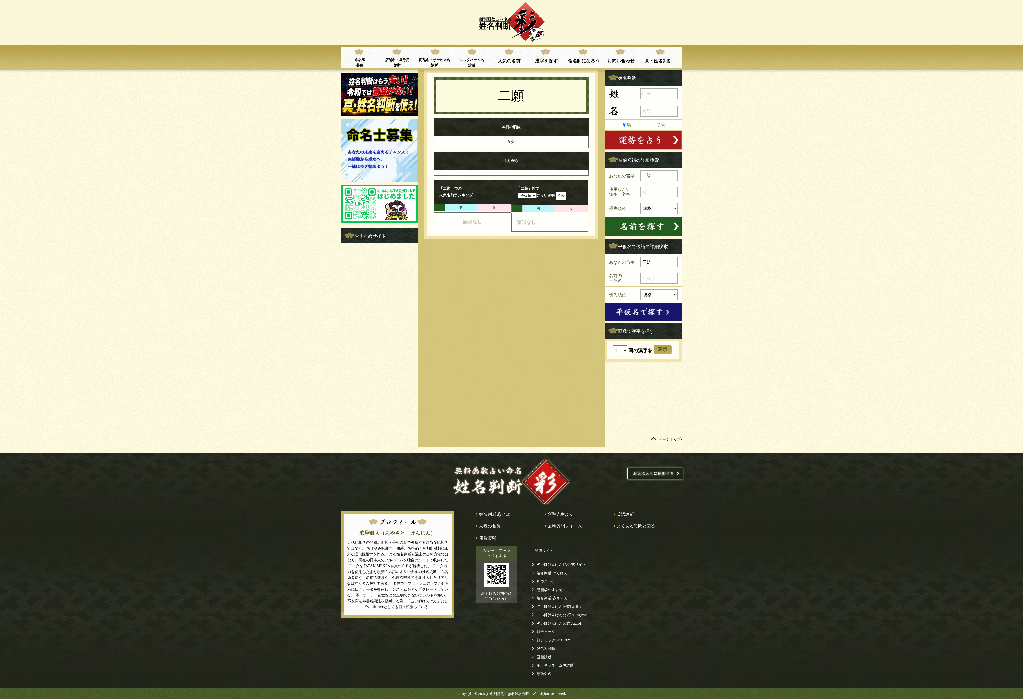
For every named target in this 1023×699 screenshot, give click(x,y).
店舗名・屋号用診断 (397, 62)
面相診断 (544, 656)
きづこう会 (546, 581)
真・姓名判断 (658, 60)
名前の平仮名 (615, 278)
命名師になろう (584, 60)
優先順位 (617, 208)
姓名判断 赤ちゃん (552, 597)
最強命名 (544, 673)
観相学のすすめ (550, 589)
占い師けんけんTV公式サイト (561, 564)
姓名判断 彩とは (494, 514)
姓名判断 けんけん (552, 572)
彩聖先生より (560, 514)
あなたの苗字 (622, 175)
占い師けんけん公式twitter (559, 606)
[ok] (643, 226)
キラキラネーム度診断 (555, 665)
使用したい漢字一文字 (619, 192)
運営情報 (487, 537)
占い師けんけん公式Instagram (562, 614)
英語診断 (625, 514)
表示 (662, 349)
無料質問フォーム (565, 526)
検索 (561, 195)
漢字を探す (546, 60)
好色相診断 (546, 648)
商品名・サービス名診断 (434, 62)
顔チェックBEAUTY (553, 640)
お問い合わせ (621, 60)
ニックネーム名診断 (472, 62)
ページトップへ (672, 439)
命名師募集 (360, 62)
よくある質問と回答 (636, 526)
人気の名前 (509, 60)
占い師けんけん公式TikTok (559, 623)
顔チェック (546, 631)
